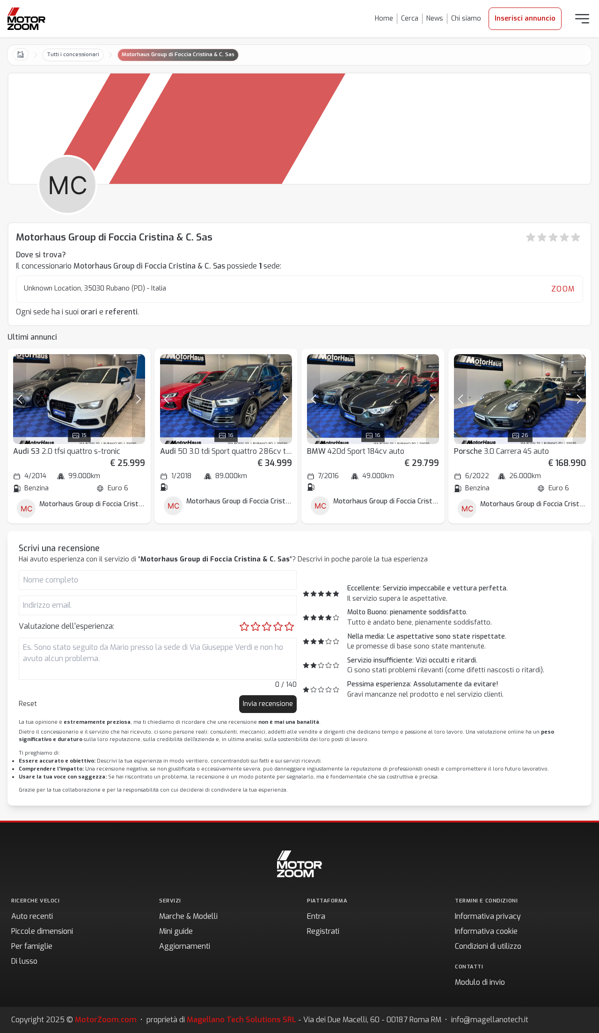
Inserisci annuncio (525, 18)
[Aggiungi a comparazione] (133, 365)
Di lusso (24, 961)
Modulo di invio (480, 982)
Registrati (323, 931)
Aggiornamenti (184, 946)
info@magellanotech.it (489, 1020)
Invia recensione (268, 703)
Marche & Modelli (188, 916)
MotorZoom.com (106, 1020)
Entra (316, 916)
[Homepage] (26, 18)
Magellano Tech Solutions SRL (241, 1020)
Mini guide (176, 931)
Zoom (563, 289)
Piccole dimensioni (42, 931)
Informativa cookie (486, 931)
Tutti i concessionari (73, 54)
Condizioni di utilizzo (488, 946)
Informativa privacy (488, 916)
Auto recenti (32, 916)
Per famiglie (31, 946)
